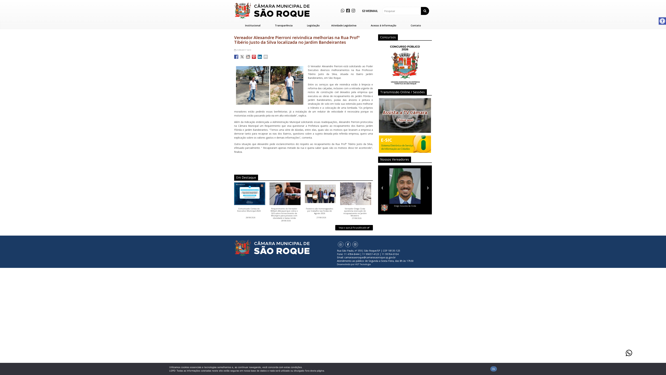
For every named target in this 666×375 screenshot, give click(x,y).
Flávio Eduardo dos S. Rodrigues (405, 206)
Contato (416, 25)
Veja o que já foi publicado (353, 227)
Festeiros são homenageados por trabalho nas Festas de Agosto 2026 (319, 211)
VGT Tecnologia (363, 264)
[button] (662, 21)
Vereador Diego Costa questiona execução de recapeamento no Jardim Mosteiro (355, 212)
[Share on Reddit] (248, 57)
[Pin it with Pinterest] (254, 57)
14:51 (243, 50)
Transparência (284, 25)
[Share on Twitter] (242, 57)
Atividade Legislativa (343, 25)
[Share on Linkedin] (260, 57)
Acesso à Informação (383, 25)
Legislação (313, 25)
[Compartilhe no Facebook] (236, 57)
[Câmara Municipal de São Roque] (272, 3)
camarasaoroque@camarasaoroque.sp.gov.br (370, 257)
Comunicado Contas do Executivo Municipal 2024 (249, 209)
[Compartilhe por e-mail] (266, 57)
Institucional (253, 25)
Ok (493, 369)
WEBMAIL (371, 11)
